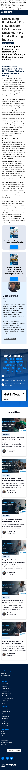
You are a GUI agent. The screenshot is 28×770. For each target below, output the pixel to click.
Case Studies (4, 740)
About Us (3, 673)
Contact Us (4, 678)
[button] (26, 12)
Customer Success (5, 675)
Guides (3, 733)
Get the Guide (14, 246)
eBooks (3, 735)
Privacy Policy (4, 744)
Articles (3, 738)
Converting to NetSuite (6, 742)
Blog (2, 731)
